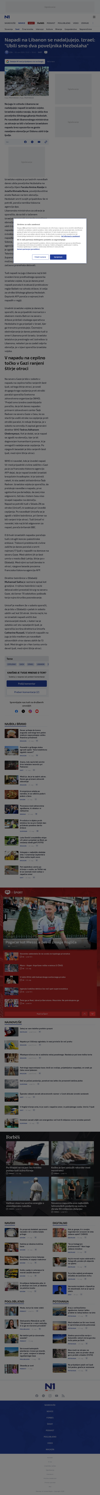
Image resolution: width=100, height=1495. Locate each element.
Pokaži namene (40, 257)
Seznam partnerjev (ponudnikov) (28, 249)
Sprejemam (58, 257)
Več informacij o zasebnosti (70, 236)
